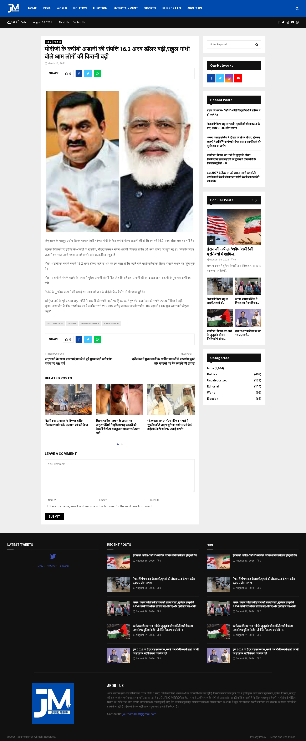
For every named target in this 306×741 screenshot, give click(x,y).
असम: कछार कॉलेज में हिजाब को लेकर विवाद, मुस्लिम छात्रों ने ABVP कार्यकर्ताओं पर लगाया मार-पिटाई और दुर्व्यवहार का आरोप (234, 141)
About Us (194, 8)
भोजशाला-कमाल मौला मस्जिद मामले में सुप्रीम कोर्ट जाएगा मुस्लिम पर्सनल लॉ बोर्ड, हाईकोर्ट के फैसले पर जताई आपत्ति (169, 425)
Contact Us (79, 22)
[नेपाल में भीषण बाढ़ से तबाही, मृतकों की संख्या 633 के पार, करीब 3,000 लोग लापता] (220, 286)
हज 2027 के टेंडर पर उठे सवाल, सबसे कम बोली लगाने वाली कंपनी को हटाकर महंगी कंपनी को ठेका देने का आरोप (233, 177)
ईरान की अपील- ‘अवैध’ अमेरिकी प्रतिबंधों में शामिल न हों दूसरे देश (165, 555)
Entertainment (125, 8)
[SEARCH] (256, 44)
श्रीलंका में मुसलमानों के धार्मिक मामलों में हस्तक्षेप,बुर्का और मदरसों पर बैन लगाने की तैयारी (163, 361)
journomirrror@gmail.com (140, 714)
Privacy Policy (258, 737)
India (47, 8)
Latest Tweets (20, 545)
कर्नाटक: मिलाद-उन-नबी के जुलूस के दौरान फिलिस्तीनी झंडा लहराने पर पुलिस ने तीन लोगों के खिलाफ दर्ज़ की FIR (231, 159)
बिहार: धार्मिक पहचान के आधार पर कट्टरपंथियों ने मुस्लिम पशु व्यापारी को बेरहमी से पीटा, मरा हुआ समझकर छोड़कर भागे (118, 427)
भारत (210, 545)
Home (32, 8)
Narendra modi (90, 324)
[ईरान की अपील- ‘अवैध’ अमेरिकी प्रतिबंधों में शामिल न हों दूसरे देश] (234, 227)
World (62, 8)
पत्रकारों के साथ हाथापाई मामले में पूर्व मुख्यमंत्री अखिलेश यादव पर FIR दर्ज (78, 361)
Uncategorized (217, 380)
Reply (40, 566)
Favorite (65, 566)
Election (100, 8)
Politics (80, 8)
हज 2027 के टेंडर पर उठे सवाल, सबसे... (248, 333)
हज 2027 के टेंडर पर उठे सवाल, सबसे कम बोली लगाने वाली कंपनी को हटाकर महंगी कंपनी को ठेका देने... (166, 651)
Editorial (213, 386)
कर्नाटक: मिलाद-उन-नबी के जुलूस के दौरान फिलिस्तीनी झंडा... (219, 335)
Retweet (51, 566)
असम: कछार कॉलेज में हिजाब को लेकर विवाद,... (247, 301)
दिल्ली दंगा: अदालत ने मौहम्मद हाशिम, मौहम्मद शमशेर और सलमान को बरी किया (66, 423)
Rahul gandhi (111, 324)
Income (72, 324)
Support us (171, 8)
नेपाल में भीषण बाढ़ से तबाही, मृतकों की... (217, 301)
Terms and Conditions (282, 737)
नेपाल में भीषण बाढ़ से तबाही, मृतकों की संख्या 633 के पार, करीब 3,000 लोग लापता (164, 581)
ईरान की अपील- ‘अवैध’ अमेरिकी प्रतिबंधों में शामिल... (230, 252)
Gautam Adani (55, 324)
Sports (150, 8)
